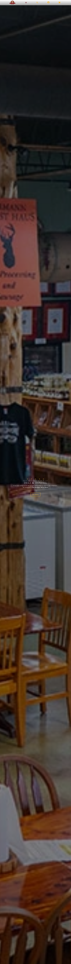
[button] (26, 2)
